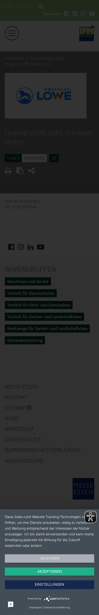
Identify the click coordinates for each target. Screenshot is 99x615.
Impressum (35, 607)
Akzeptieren (49, 571)
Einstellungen (49, 584)
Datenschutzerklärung (57, 607)
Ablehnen (49, 558)
